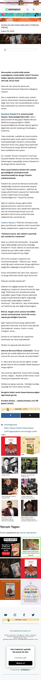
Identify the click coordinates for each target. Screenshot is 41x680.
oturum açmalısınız (28, 533)
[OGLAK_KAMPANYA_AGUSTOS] (11, 455)
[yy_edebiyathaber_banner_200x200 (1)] (30, 455)
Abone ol (20, 663)
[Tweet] (30, 415)
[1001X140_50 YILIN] (20, 5)
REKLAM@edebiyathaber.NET (20, 631)
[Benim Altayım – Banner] (10, 599)
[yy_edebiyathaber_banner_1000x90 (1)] (20, 410)
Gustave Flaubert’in (10, 114)
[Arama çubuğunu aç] (28, 9)
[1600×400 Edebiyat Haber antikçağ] (20, 43)
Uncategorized (10, 425)
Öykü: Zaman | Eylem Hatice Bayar (19, 428)
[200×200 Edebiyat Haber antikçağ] (10, 578)
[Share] (10, 415)
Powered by (15, 670)
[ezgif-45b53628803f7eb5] (20, 16)
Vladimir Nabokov (8, 223)
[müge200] (10, 557)
